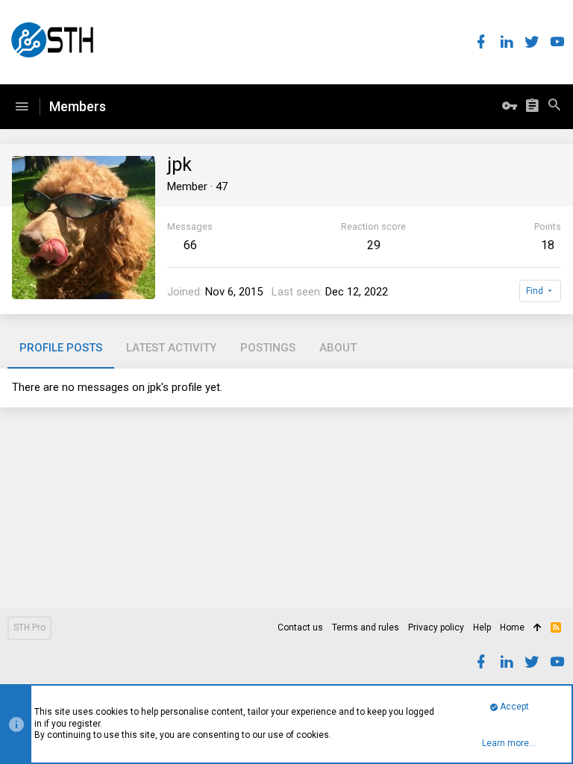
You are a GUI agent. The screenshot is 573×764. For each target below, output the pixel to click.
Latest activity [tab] (171, 347)
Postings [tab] (267, 347)
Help (482, 627)
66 (190, 245)
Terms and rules (365, 627)
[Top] (537, 628)
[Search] (554, 107)
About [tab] (338, 347)
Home (512, 627)
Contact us (300, 627)
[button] (21, 106)
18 (547, 245)
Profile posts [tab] (60, 347)
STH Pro (29, 627)
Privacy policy (436, 627)
